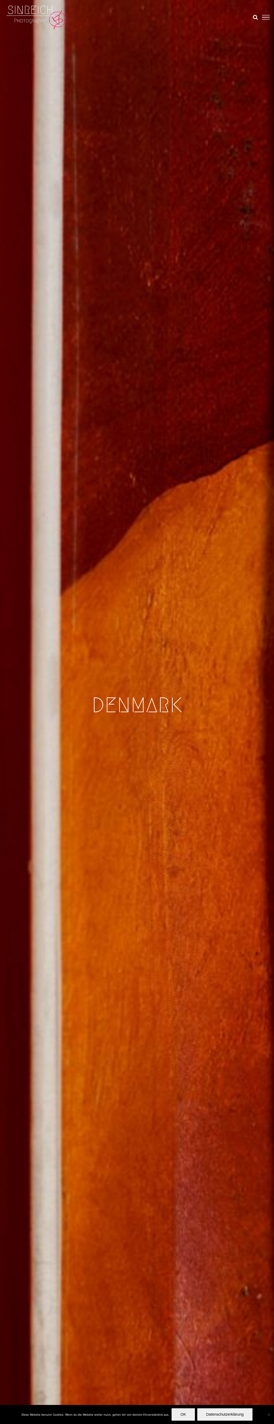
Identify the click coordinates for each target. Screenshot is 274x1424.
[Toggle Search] (255, 17)
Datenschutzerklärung (225, 1414)
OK (183, 1414)
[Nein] (269, 1414)
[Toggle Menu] (266, 17)
